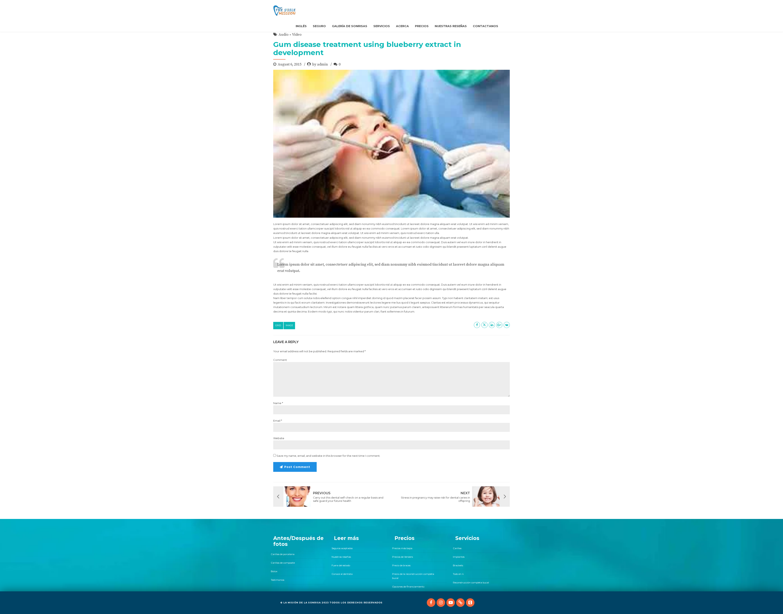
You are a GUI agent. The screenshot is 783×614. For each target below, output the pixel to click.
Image (289, 325)
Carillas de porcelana (282, 554)
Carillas (457, 548)
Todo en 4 (458, 574)
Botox (274, 571)
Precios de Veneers (402, 556)
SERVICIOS (381, 26)
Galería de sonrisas (349, 26)
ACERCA (402, 26)
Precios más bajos (402, 548)
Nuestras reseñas (341, 556)
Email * (277, 420)
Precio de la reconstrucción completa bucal (413, 576)
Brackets (458, 565)
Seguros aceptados (342, 548)
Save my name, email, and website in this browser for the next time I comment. (328, 455)
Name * (278, 403)
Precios (422, 26)
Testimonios (277, 580)
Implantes (458, 556)
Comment (280, 359)
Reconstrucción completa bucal (471, 582)
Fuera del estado (341, 565)
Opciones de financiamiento (408, 586)
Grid (278, 325)
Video (297, 34)
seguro (319, 26)
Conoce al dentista (342, 574)
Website (278, 438)
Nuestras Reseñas (451, 26)
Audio (284, 34)
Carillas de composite (283, 562)
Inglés (301, 26)
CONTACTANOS (485, 26)
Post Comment (297, 467)
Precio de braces (401, 565)
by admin (320, 64)
